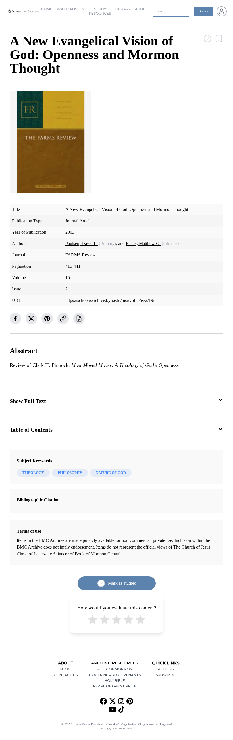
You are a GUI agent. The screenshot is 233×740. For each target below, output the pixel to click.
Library (122, 9)
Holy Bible (115, 680)
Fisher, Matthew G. (143, 243)
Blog (65, 669)
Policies (166, 669)
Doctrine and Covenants (115, 675)
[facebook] (15, 318)
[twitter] (31, 318)
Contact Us (66, 675)
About (141, 9)
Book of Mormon (114, 669)
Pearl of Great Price (114, 686)
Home (46, 9)
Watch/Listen (70, 9)
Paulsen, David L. (81, 243)
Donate (203, 11)
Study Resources (100, 11)
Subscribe (166, 675)
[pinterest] (47, 318)
